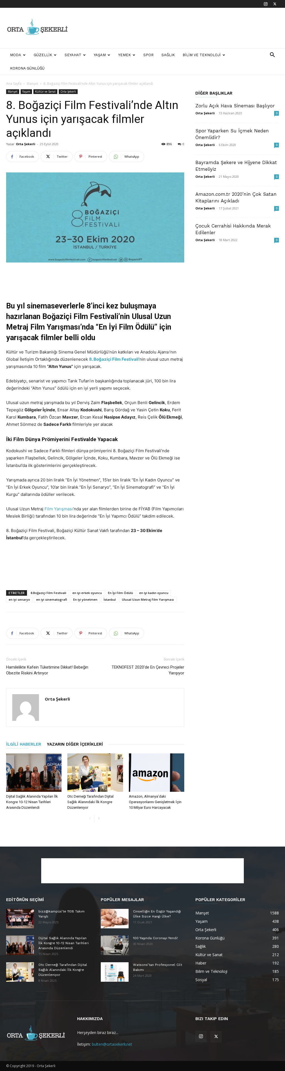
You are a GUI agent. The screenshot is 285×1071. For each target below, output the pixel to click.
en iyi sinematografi (51, 599)
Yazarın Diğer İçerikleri (75, 744)
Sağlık (168, 55)
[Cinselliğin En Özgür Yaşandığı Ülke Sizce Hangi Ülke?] (115, 918)
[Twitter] (275, 4)
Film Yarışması (58, 508)
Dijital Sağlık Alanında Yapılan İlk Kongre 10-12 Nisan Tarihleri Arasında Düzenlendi (32, 802)
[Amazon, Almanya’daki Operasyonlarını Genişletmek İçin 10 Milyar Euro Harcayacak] (156, 772)
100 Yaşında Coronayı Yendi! (155, 938)
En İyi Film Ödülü (120, 593)
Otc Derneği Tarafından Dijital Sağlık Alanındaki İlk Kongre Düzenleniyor (90, 802)
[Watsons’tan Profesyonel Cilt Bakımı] (115, 972)
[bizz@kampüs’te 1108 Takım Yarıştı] (20, 918)
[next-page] (98, 818)
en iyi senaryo (19, 599)
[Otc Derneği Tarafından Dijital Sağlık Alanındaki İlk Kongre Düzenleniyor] (95, 772)
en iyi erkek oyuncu (87, 593)
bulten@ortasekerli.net (112, 1044)
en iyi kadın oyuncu (153, 593)
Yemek (124, 55)
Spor (148, 55)
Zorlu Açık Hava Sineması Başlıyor (235, 105)
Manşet (32, 83)
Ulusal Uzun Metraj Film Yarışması (148, 599)
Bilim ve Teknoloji (202, 55)
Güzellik (43, 55)
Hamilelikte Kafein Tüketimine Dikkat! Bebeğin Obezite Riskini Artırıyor (47, 670)
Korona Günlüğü (27, 68)
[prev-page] (89, 818)
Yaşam (100, 55)
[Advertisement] (177, 28)
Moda (15, 55)
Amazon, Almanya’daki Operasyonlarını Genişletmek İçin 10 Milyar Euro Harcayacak (155, 802)
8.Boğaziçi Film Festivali (48, 593)
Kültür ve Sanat (45, 91)
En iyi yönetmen (85, 599)
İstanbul (110, 599)
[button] (272, 55)
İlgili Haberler (23, 744)
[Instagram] (265, 4)
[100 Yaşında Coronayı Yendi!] (115, 945)
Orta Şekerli (68, 91)
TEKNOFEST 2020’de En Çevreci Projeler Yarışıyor (148, 670)
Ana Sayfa (13, 83)
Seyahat (73, 55)
